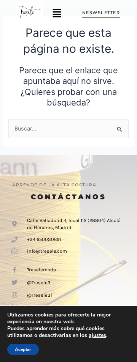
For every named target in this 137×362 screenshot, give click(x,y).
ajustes (97, 335)
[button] (56, 13)
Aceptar (23, 349)
